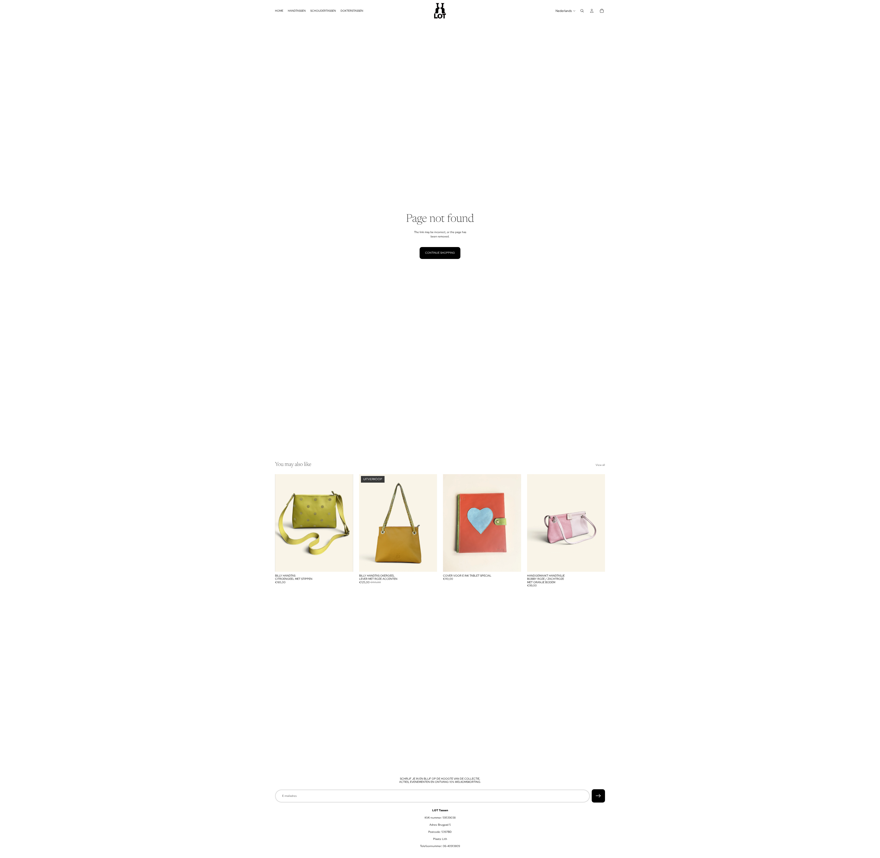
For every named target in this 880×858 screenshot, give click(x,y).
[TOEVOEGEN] (346, 565)
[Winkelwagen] (602, 11)
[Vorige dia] (282, 523)
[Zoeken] (582, 11)
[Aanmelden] (598, 796)
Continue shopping (440, 253)
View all (600, 465)
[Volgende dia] (346, 523)
